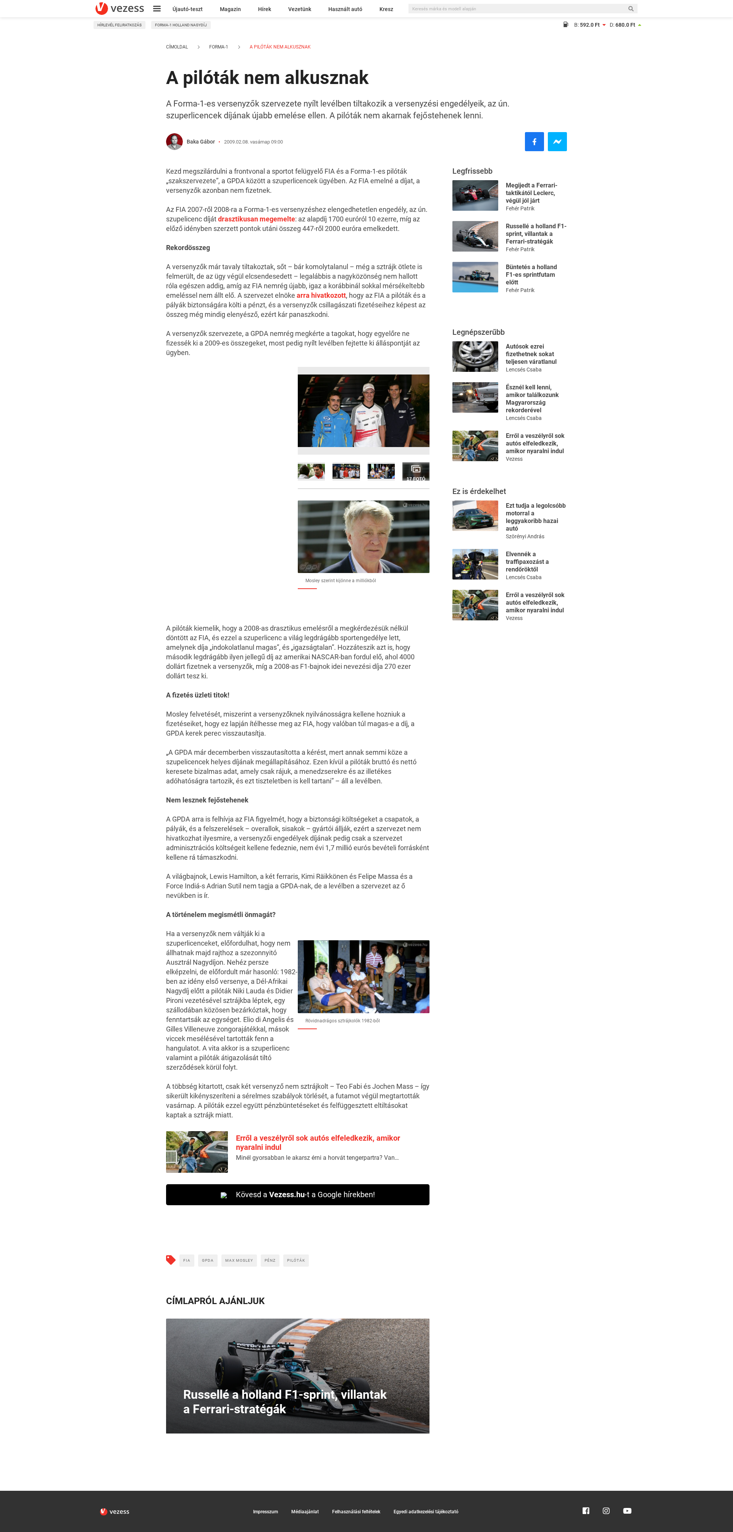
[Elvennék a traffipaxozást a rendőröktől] (475, 564)
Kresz (386, 9)
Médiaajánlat (305, 1511)
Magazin (230, 9)
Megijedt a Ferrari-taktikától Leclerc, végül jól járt (531, 193)
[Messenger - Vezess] (557, 141)
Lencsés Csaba (524, 369)
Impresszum (265, 1511)
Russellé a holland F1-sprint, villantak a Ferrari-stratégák (536, 234)
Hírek (264, 9)
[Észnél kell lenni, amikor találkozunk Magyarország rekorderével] (475, 397)
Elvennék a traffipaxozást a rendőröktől (527, 561)
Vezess (514, 459)
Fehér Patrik (520, 208)
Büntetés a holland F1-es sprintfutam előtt (531, 274)
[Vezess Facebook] (586, 1494)
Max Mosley (239, 1260)
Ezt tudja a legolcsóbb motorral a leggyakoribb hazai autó (536, 517)
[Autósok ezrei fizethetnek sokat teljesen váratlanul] (475, 356)
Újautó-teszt (188, 9)
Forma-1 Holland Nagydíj (181, 25)
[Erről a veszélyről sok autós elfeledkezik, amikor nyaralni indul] (475, 445)
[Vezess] (119, 8)
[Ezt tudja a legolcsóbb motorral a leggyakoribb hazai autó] (475, 515)
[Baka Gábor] (174, 141)
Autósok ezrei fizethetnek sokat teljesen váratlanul (531, 354)
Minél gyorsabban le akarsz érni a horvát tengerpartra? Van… (317, 1157)
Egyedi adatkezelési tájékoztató (426, 1511)
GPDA (208, 1260)
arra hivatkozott (321, 295)
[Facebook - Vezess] (534, 141)
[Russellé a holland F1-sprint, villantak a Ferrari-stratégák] (475, 236)
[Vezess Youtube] (626, 1494)
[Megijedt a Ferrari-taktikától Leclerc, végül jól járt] (475, 195)
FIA (187, 1260)
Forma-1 (218, 47)
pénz (270, 1260)
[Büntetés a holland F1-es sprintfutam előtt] (475, 277)
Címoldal (177, 47)
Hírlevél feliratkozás (119, 25)
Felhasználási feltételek (356, 1511)
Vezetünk (299, 9)
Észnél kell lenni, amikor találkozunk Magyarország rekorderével (532, 399)
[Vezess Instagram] (606, 1494)
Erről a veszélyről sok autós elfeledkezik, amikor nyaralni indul (535, 443)
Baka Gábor (201, 142)
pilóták (296, 1260)
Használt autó (345, 9)
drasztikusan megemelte (256, 219)
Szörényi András (525, 536)
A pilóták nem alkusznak (280, 47)
